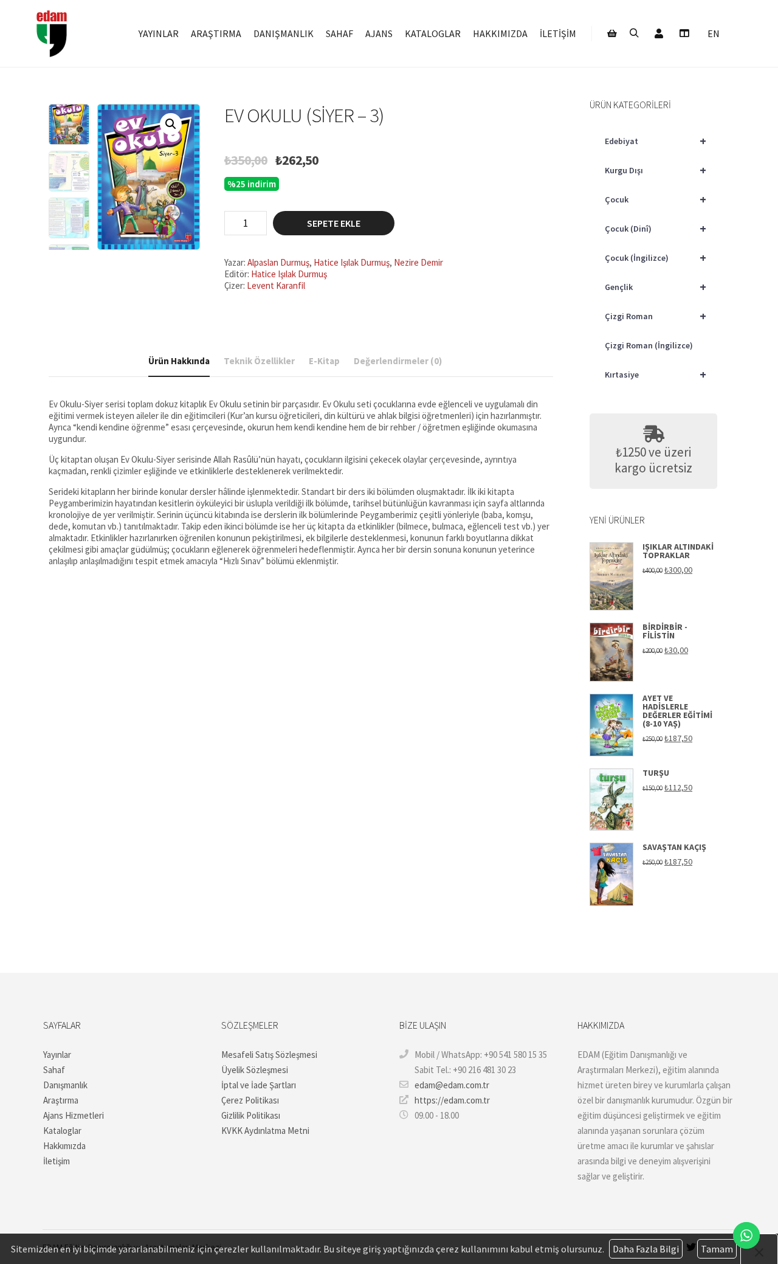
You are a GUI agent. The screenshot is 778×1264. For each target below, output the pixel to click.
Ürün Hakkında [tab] (179, 361)
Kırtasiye (655, 374)
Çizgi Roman (655, 315)
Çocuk (655, 199)
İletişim (56, 1161)
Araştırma (60, 1100)
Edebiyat (655, 140)
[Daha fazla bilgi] (684, 33)
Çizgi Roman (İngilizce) (649, 345)
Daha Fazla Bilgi (646, 1249)
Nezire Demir (418, 262)
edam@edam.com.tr (452, 1085)
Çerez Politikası (250, 1100)
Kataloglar (62, 1130)
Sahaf (54, 1070)
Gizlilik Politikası (250, 1115)
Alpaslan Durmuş (278, 262)
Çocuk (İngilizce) (655, 257)
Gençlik (655, 286)
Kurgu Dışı (655, 170)
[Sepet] (612, 33)
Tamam (717, 1249)
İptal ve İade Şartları (258, 1085)
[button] (171, 124)
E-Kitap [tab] (324, 361)
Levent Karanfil (276, 285)
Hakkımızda (64, 1146)
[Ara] (634, 33)
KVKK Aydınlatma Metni (265, 1130)
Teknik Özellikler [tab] (259, 361)
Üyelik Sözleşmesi (254, 1070)
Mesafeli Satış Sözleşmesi (269, 1054)
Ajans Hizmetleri (73, 1115)
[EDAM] (51, 33)
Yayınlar (57, 1054)
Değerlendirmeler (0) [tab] (398, 361)
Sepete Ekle (333, 223)
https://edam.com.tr (452, 1100)
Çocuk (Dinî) (655, 228)
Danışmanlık (65, 1085)
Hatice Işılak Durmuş (352, 262)
